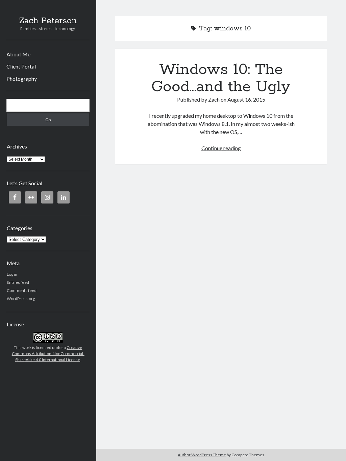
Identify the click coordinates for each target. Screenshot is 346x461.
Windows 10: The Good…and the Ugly (221, 78)
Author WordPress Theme (202, 454)
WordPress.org (21, 298)
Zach (214, 99)
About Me (18, 54)
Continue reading (221, 148)
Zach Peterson (48, 21)
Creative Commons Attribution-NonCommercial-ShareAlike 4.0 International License (48, 353)
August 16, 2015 (246, 99)
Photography (21, 78)
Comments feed (21, 290)
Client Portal (21, 66)
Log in (12, 274)
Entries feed (18, 282)
